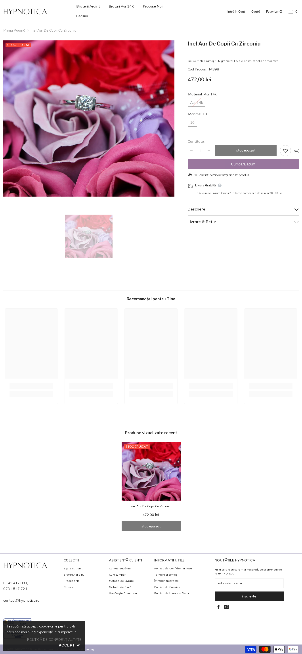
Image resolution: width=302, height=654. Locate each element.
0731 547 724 (15, 588)
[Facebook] (218, 607)
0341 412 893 (15, 583)
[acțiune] (295, 151)
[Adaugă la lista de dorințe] (285, 150)
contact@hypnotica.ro (21, 600)
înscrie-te (249, 596)
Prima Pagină (14, 30)
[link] (31, 386)
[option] (88, 118)
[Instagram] (226, 607)
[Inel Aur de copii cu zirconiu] (151, 471)
